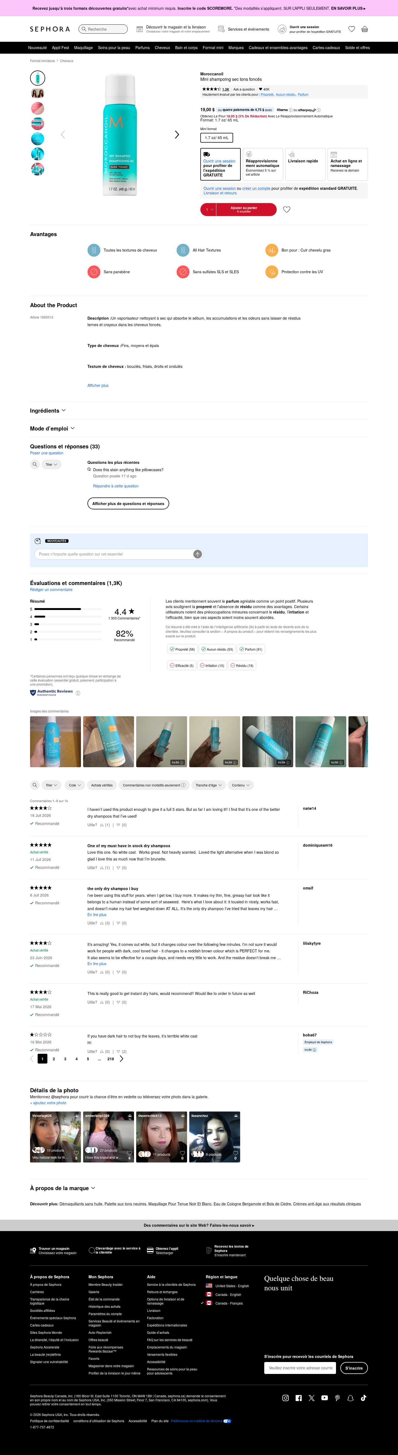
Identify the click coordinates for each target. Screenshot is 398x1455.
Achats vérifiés (102, 785)
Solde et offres (357, 47)
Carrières (37, 1291)
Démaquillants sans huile (81, 1203)
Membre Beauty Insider (106, 1284)
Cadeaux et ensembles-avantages (278, 47)
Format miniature (42, 60)
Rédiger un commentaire (51, 589)
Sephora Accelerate (44, 1347)
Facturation (155, 1317)
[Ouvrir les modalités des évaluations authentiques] (78, 693)
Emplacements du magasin (167, 1347)
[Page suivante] (121, 1059)
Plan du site (160, 1420)
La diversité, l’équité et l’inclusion (54, 1339)
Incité (175, 762)
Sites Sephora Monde (46, 1332)
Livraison (154, 1310)
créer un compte (256, 188)
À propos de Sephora (45, 1284)
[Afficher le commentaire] (55, 741)
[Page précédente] (32, 1059)
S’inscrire (354, 1368)
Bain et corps (186, 47)
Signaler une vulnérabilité (49, 1361)
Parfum (303, 94)
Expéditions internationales (167, 1325)
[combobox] (103, 29)
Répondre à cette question (116, 486)
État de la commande (104, 1299)
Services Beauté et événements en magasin (114, 1323)
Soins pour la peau (114, 47)
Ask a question (244, 89)
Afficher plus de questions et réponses (128, 503)
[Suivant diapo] (176, 134)
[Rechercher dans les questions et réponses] (35, 464)
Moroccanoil (211, 74)
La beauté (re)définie (45, 1354)
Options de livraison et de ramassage (165, 1301)
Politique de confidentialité (49, 1420)
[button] (291, 110)
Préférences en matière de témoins (196, 1421)
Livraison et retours (220, 192)
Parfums (142, 47)
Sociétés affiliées (42, 1310)
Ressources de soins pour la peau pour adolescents (172, 1371)
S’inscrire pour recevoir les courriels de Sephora (308, 1356)
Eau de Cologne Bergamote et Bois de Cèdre (252, 1203)
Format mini (213, 47)
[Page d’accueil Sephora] (50, 29)
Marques (236, 47)
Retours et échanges (162, 1291)
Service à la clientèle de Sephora (171, 1284)
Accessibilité (156, 1361)
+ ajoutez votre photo (48, 1102)
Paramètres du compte (105, 1313)
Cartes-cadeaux (326, 47)
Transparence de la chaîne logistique (49, 1301)
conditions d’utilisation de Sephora (98, 1420)
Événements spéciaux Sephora (53, 1317)
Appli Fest (60, 47)
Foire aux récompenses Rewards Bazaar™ (106, 1349)
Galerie (94, 1291)
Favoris (94, 1358)
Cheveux (162, 47)
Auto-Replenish (100, 1332)
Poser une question (46, 452)
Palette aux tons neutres (125, 1203)
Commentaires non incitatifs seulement (151, 785)
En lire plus (96, 914)
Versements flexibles (162, 1354)
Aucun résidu (285, 94)
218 (110, 1058)
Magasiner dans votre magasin (111, 1365)
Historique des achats (104, 1306)
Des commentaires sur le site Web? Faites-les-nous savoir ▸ (199, 1225)
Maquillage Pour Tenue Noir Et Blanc (179, 1203)
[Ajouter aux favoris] (286, 209)
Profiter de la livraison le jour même (115, 1373)
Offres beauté (98, 1339)
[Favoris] (351, 29)
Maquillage (83, 47)
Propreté (267, 94)
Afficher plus (98, 385)
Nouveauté (37, 47)
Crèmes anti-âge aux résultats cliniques (327, 1203)
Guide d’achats (158, 1332)
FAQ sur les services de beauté (170, 1339)
